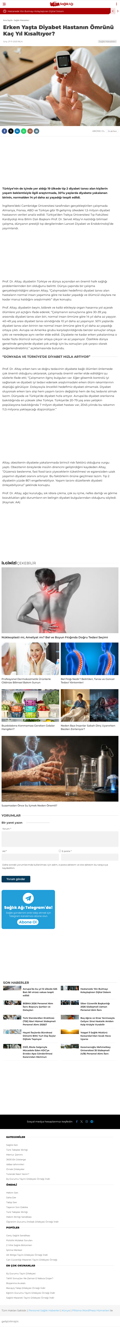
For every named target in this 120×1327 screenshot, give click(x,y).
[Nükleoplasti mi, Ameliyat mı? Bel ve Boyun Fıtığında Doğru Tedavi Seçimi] (60, 600)
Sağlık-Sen (12, 1145)
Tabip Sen (11, 1202)
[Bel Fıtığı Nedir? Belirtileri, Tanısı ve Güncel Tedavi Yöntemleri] (89, 659)
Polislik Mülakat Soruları (19, 1240)
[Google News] (112, 131)
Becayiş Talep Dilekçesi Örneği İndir (25, 1288)
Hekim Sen (12, 1192)
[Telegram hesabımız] (91, 1121)
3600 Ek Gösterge (16, 1159)
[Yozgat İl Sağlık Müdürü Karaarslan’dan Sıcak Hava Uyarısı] (70, 1033)
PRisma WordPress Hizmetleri (90, 1310)
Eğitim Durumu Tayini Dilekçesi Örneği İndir (30, 1293)
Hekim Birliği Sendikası (19, 1217)
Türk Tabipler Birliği (17, 1149)
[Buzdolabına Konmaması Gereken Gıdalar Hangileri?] (30, 705)
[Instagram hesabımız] (86, 1121)
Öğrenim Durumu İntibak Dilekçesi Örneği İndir (32, 1221)
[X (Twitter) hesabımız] (81, 1121)
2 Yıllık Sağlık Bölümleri (19, 1245)
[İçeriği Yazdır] (36, 131)
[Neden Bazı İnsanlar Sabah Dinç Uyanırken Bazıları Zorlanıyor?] (89, 705)
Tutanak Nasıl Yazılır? (17, 1174)
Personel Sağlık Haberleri (44, 1310)
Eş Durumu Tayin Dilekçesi (21, 1273)
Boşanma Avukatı (16, 1283)
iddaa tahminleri (15, 1164)
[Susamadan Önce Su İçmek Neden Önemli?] (60, 769)
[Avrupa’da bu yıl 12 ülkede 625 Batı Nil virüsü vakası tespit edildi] (12, 989)
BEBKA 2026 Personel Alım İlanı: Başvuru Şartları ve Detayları (41, 11)
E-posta (67, 851)
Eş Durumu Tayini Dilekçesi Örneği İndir (28, 1179)
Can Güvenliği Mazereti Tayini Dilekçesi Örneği (31, 1259)
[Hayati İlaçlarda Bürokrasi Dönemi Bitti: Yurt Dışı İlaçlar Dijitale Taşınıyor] (12, 1033)
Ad (4, 851)
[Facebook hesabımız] (77, 1121)
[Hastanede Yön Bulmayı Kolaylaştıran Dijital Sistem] (70, 989)
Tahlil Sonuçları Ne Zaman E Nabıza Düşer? (29, 1278)
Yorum (6, 828)
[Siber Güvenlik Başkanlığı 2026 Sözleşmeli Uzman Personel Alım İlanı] (70, 1004)
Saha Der (11, 1197)
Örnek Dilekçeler (15, 1169)
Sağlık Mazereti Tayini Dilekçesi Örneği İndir (30, 1297)
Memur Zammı (14, 1154)
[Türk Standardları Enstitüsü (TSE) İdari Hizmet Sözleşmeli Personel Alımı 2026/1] (12, 1018)
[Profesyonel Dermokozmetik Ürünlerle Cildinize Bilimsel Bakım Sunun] (30, 659)
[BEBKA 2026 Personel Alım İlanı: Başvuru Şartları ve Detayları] (12, 1004)
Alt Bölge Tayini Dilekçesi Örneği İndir (27, 1255)
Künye (66, 1310)
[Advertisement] (60, 161)
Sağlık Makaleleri (107, 41)
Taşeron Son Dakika (17, 1207)
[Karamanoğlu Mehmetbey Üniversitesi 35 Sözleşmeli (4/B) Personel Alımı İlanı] (70, 1047)
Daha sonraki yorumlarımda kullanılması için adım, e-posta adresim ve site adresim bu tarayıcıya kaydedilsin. (55, 866)
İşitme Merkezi (14, 1250)
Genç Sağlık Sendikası (18, 1235)
